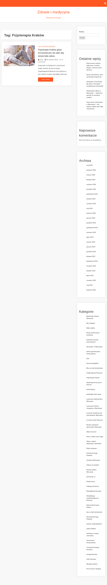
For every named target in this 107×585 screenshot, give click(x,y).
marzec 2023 (90, 242)
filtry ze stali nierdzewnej (94, 368)
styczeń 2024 (90, 218)
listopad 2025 (90, 179)
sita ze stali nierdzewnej (94, 512)
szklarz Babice (91, 528)
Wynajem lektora (91, 564)
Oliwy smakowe (91, 448)
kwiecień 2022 (91, 290)
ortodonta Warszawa (93, 460)
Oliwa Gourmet (91, 432)
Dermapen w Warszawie (94, 347)
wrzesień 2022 (91, 266)
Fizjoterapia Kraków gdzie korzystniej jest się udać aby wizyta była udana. (51, 53)
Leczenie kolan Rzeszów (94, 420)
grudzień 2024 (91, 189)
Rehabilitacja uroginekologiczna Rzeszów (92, 498)
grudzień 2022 (91, 251)
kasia (41, 59)
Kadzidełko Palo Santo (93, 394)
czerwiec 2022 (91, 280)
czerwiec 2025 (91, 184)
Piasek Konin (90, 481)
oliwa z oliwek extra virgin (94, 436)
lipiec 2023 (90, 237)
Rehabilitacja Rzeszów (93, 491)
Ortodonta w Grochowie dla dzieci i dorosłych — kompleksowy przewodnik (94, 84)
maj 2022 (89, 285)
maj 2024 (89, 208)
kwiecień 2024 (91, 213)
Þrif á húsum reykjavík (93, 569)
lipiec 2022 (90, 275)
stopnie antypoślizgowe (94, 524)
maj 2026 (89, 165)
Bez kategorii (90, 323)
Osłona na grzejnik (92, 465)
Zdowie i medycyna (53, 12)
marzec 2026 (90, 175)
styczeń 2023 (90, 247)
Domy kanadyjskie (92, 363)
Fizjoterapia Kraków (46, 46)
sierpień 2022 (90, 271)
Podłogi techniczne (92, 486)
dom (87, 358)
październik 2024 (92, 194)
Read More (45, 79)
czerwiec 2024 (91, 203)
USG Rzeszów (91, 559)
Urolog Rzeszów (91, 554)
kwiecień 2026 (91, 170)
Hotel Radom (90, 389)
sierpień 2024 (90, 199)
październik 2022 (92, 261)
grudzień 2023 (91, 223)
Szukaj (81, 32)
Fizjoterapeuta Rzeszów (94, 373)
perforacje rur (90, 477)
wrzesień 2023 (91, 232)
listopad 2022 (90, 256)
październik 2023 (92, 227)
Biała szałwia (90, 328)
